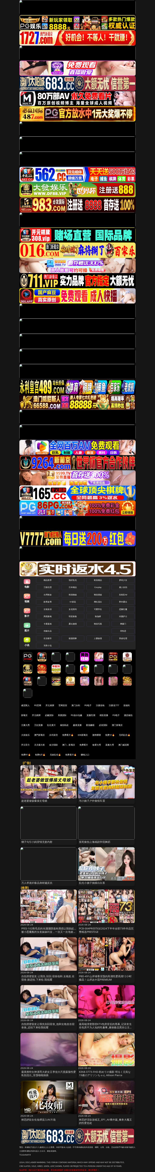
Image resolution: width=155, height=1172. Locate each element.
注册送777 (114, 705)
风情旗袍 (48, 616)
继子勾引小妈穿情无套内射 (37, 842)
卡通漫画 (48, 623)
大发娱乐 (25, 734)
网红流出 (98, 601)
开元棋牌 (50, 705)
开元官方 (25, 744)
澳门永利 (75, 705)
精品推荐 (48, 580)
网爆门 (123, 623)
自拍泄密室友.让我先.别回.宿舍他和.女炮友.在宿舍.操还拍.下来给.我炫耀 (48, 977)
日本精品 (73, 587)
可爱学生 (98, 609)
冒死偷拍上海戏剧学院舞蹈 (94, 842)
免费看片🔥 (67, 734)
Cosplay (98, 587)
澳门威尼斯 (123, 744)
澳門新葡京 (39, 734)
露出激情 (73, 623)
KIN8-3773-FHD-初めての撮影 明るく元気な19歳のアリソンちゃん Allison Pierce (105, 1073)
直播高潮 (91, 715)
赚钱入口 (85, 754)
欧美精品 (98, 580)
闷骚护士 (123, 616)
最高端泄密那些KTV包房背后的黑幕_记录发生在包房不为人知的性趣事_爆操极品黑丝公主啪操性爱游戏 (105, 1027)
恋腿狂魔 (123, 609)
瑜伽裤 (98, 616)
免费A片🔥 (40, 754)
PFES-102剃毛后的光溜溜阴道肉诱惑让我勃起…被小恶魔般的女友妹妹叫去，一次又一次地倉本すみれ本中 (48, 932)
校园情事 (73, 638)
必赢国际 (49, 715)
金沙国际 (53, 744)
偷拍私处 (64, 725)
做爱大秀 (96, 744)
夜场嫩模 (90, 725)
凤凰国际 (62, 715)
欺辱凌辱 (48, 601)
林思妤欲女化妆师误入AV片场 (38, 1119)
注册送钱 (100, 705)
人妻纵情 (98, 638)
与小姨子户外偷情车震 (92, 800)
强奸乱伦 (73, 580)
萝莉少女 (123, 580)
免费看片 (83, 744)
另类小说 (48, 645)
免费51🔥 (110, 734)
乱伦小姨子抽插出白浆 (92, 883)
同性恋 (123, 631)
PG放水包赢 (76, 715)
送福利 (126, 705)
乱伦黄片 (51, 725)
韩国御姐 (73, 594)
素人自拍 (123, 587)
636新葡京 (83, 734)
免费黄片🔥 (70, 754)
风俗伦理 (123, 638)
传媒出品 (48, 631)
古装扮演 (48, 609)
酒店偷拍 (128, 715)
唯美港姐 (98, 594)
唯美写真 (98, 623)
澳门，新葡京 (68, 744)
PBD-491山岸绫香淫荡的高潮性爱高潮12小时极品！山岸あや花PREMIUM (105, 977)
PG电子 (88, 705)
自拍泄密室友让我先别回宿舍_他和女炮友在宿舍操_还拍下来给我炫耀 (48, 1025)
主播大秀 (25, 725)
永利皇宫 (53, 734)
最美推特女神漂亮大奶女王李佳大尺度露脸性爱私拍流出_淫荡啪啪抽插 (48, 1073)
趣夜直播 (77, 725)
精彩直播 (104, 715)
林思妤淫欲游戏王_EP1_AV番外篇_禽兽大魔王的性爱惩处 (105, 1121)
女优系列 (73, 609)
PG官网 (37, 705)
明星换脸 (73, 616)
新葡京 (24, 715)
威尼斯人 (25, 705)
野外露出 (123, 601)
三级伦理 (48, 587)
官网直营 (63, 705)
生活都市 (48, 638)
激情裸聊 (96, 734)
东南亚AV (123, 594)
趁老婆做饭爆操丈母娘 (34, 800)
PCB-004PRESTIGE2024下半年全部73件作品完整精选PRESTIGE (106, 930)
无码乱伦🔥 (124, 734)
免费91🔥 (26, 754)
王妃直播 (38, 725)
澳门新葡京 (117, 725)
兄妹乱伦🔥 (55, 754)
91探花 (73, 601)
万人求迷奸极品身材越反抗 (37, 883)
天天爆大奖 (39, 744)
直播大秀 (109, 744)
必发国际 (103, 725)
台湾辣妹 (48, 594)
